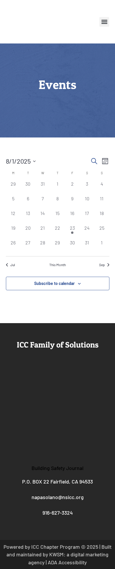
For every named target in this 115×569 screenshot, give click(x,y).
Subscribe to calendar (54, 283)
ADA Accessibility (67, 562)
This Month (57, 265)
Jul (12, 265)
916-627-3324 (57, 512)
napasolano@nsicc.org (58, 497)
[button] (104, 22)
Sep (102, 265)
